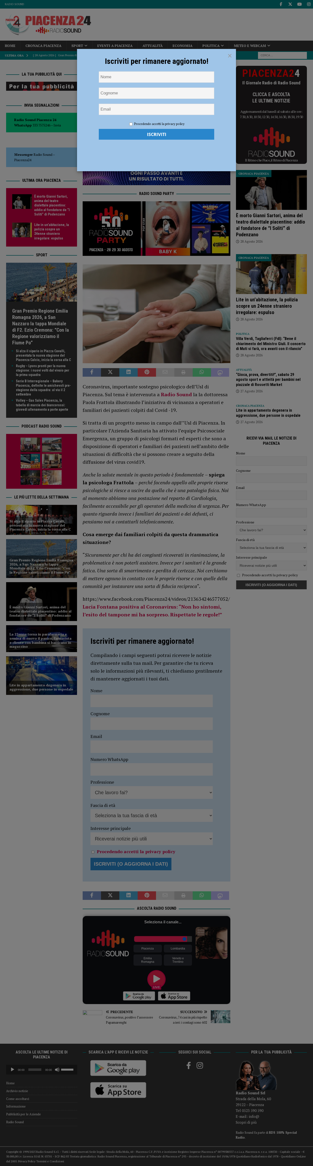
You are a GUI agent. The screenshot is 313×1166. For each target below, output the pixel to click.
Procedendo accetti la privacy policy (159, 124)
